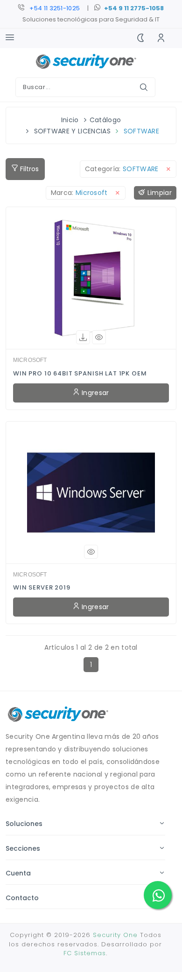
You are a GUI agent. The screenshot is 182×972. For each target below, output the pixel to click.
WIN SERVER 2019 (41, 587)
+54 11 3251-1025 (54, 8)
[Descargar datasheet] (83, 337)
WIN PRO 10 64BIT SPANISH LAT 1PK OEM (80, 373)
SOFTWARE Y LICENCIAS (72, 131)
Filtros (28, 169)
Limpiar (158, 192)
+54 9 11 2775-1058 (134, 8)
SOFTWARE (142, 131)
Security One (115, 934)
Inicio (70, 120)
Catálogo (105, 120)
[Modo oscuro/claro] (140, 38)
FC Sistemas (84, 953)
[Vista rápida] (99, 337)
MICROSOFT (30, 360)
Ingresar (94, 392)
